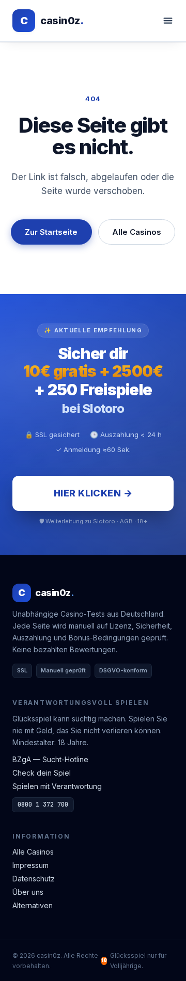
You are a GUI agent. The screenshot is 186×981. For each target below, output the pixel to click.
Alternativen (32, 905)
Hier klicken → (93, 493)
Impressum (30, 865)
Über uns (27, 892)
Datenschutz (33, 878)
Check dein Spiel (41, 772)
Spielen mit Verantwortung (57, 786)
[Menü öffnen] (168, 20)
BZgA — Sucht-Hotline (50, 759)
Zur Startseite (51, 232)
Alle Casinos (136, 232)
